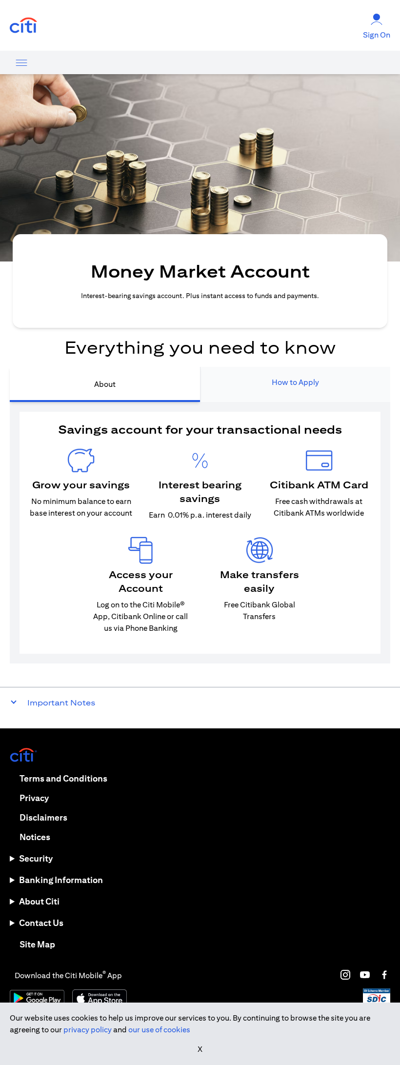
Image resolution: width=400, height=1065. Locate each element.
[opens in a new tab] (23, 25)
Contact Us (41, 923)
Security (36, 858)
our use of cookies (159, 1029)
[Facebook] (384, 975)
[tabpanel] (200, 532)
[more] (21, 62)
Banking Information (61, 880)
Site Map (37, 944)
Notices (35, 837)
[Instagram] (345, 975)
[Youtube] (365, 975)
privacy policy (87, 1029)
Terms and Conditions (63, 778)
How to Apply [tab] (295, 382)
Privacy (34, 798)
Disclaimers (43, 817)
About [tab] (105, 384)
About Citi (39, 901)
